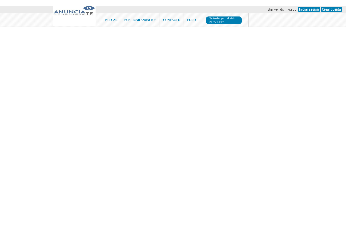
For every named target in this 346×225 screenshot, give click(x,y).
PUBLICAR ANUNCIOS (140, 20)
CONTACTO (171, 20)
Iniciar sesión (309, 9)
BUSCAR (111, 20)
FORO (191, 20)
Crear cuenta (331, 9)
